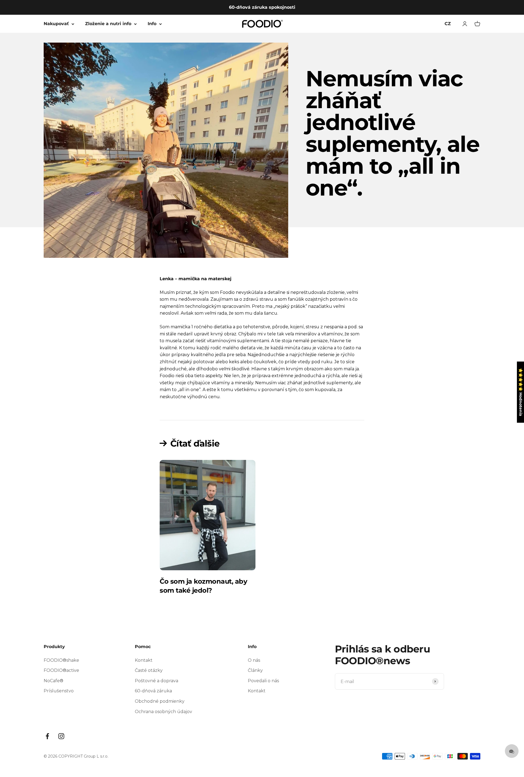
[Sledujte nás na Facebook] (47, 736)
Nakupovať (56, 23)
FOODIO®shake (61, 660)
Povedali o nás (263, 680)
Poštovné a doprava (156, 680)
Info (152, 23)
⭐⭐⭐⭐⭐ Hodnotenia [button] (520, 392)
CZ (448, 23)
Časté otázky (149, 670)
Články (255, 670)
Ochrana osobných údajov (163, 711)
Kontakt (144, 660)
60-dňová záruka (153, 690)
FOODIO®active (61, 670)
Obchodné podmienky (159, 701)
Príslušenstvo (59, 690)
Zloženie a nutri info (108, 23)
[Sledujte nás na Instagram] (61, 736)
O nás (254, 660)
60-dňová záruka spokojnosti (262, 7)
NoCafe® (53, 680)
